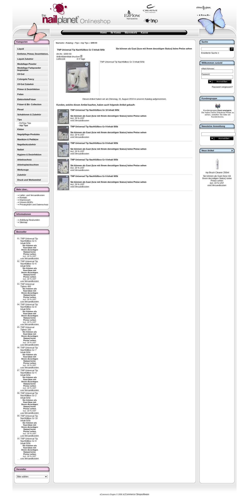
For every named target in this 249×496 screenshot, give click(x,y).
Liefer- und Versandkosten (32, 195)
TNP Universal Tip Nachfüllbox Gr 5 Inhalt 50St (29, 240)
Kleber (20, 129)
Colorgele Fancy (25, 79)
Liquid (20, 49)
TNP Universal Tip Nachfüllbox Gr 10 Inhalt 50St (29, 418)
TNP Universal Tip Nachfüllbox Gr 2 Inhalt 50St (29, 395)
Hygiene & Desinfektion (29, 154)
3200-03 (94, 43)
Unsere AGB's (26, 202)
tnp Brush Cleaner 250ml (217, 172)
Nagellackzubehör (26, 144)
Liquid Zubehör (25, 59)
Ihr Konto (116, 32)
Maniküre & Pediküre (27, 139)
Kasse (144, 32)
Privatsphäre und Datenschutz (34, 204)
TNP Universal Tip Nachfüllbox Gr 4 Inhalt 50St (29, 372)
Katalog (69, 43)
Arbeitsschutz (24, 159)
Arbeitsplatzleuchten (28, 165)
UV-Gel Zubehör (25, 84)
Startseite (60, 43)
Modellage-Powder (26, 64)
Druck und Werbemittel (29, 180)
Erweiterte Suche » (210, 53)
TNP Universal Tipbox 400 (27, 285)
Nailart (20, 149)
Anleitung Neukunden (30, 220)
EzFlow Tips (25, 123)
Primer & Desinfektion (28, 89)
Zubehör (21, 175)
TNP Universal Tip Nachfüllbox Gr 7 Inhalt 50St (29, 349)
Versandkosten (32, 258)
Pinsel (20, 109)
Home (103, 32)
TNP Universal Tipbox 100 (27, 328)
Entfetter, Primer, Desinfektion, (32, 54)
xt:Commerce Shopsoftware (136, 494)
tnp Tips (85, 43)
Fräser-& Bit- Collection (29, 104)
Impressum (25, 200)
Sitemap (23, 222)
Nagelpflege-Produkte (28, 134)
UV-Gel (20, 74)
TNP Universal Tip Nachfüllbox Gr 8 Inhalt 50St (29, 306)
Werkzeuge (23, 170)
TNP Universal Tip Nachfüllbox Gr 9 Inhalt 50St (29, 440)
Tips (77, 43)
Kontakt (23, 197)
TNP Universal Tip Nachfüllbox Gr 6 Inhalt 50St (29, 263)
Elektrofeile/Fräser (26, 99)
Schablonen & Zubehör (29, 114)
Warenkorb (131, 32)
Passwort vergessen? (222, 87)
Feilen (20, 94)
